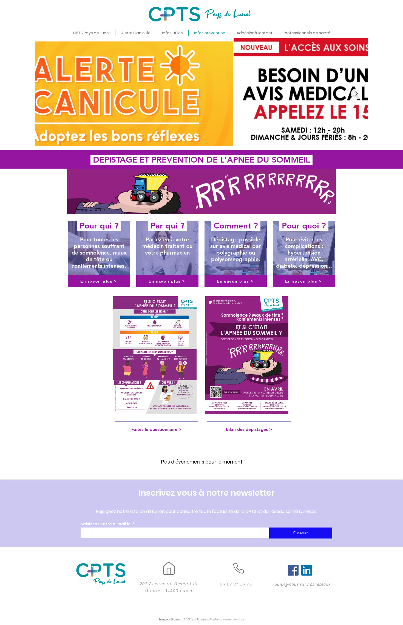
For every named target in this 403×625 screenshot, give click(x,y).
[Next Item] (356, 93)
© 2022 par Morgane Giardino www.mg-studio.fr (213, 619)
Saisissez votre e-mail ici (106, 524)
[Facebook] (293, 570)
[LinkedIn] (306, 570)
